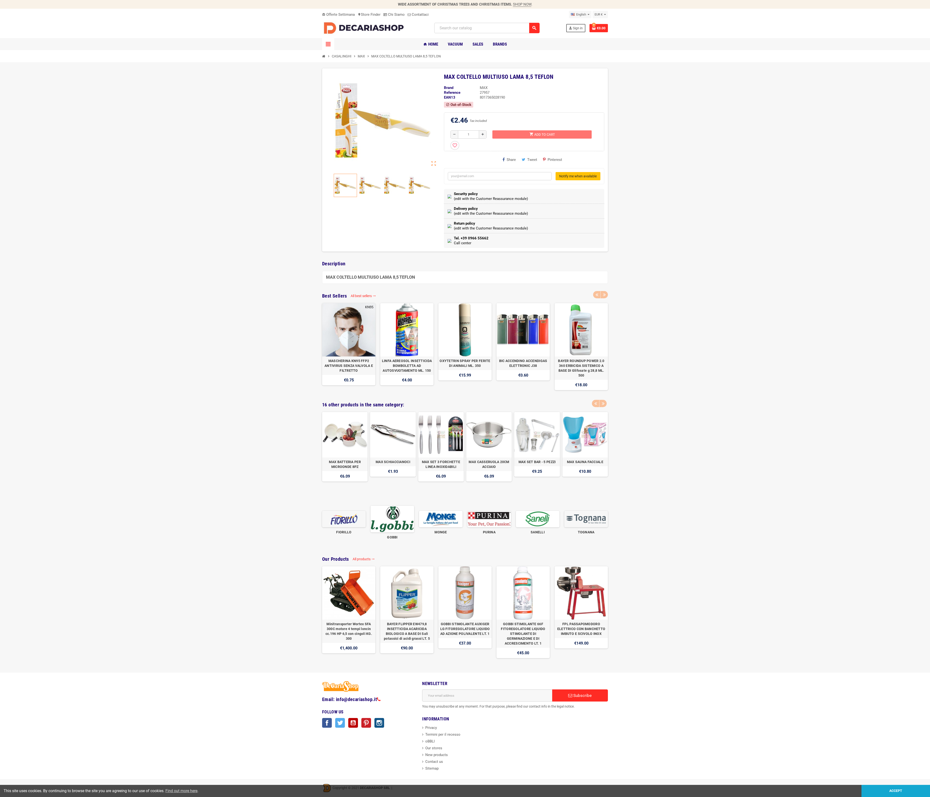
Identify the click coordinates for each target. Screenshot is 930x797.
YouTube (353, 723)
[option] (349, 346)
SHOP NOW (522, 4)
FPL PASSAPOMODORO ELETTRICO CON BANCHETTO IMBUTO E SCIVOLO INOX (581, 629)
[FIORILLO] (344, 519)
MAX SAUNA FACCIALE (585, 462)
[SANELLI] (537, 519)
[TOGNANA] (586, 519)
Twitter (340, 723)
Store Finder (369, 14)
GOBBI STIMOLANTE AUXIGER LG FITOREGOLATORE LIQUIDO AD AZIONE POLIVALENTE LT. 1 (465, 629)
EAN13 (449, 97)
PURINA (489, 532)
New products (436, 755)
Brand (448, 88)
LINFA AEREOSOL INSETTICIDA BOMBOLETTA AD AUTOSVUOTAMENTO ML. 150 (407, 365)
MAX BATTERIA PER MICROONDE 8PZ (345, 464)
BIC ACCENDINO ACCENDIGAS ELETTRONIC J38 (523, 363)
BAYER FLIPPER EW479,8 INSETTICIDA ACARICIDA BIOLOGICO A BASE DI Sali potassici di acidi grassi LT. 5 (407, 631)
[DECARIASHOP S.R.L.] (365, 28)
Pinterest (555, 160)
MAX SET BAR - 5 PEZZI (537, 462)
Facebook (327, 723)
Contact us (434, 761)
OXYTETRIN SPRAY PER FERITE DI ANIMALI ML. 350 (465, 363)
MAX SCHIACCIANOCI (393, 462)
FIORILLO (343, 532)
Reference (452, 92)
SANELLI (538, 532)
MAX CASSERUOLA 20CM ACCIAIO (489, 464)
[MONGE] (441, 519)
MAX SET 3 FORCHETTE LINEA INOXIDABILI (441, 464)
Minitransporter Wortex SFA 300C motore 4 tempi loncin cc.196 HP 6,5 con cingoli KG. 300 (349, 631)
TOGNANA (586, 532)
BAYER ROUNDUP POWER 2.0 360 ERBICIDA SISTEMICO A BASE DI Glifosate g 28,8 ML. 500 (581, 368)
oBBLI (430, 741)
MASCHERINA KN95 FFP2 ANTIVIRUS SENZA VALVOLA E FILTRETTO (349, 365)
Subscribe (582, 695)
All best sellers (363, 296)
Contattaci (420, 14)
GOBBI (392, 537)
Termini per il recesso (442, 734)
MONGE (440, 532)
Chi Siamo (396, 14)
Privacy (431, 728)
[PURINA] (489, 519)
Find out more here (181, 791)
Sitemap (432, 768)
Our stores (433, 748)
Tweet (532, 160)
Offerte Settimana (338, 14)
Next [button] (604, 294)
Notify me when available (578, 176)
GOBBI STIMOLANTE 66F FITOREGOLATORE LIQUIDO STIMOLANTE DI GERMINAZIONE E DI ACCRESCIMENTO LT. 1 (523, 633)
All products (364, 559)
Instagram (379, 723)
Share (511, 160)
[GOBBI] (392, 519)
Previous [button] (596, 294)
